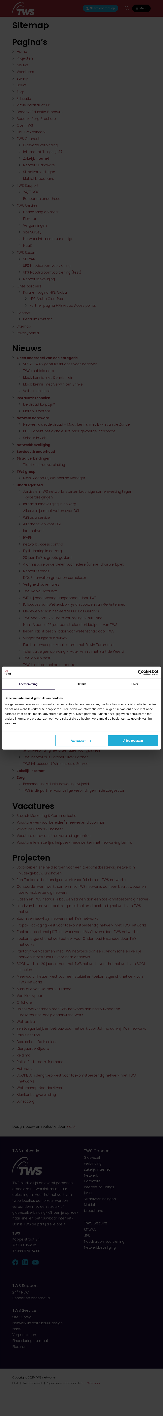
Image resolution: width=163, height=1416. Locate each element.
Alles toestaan (133, 740)
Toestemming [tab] (28, 683)
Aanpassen (78, 740)
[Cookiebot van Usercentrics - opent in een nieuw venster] (141, 672)
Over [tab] (134, 683)
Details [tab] (81, 683)
